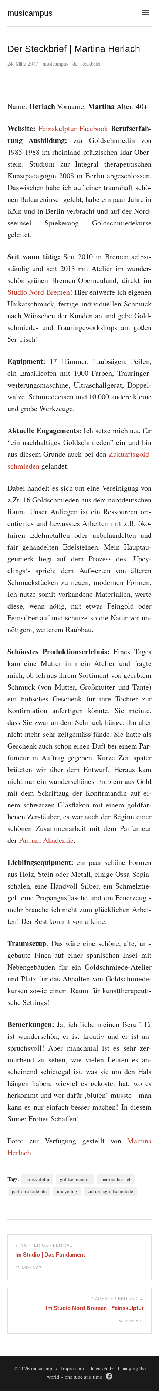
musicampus (55, 63)
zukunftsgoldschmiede (110, 1191)
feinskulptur (37, 1179)
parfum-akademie (29, 1191)
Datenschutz (101, 1368)
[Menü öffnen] (146, 13)
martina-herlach (116, 1179)
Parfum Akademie (46, 840)
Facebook (94, 128)
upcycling (67, 1191)
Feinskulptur (57, 128)
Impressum (72, 1368)
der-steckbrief (86, 63)
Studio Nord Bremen (38, 292)
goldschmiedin (75, 1179)
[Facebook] (109, 1377)
